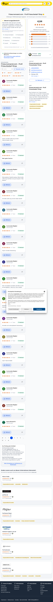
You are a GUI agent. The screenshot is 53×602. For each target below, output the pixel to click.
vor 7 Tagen (12, 195)
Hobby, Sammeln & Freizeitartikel (28, 520)
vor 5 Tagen (12, 85)
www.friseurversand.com (36, 70)
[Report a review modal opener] (22, 91)
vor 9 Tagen (12, 409)
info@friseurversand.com (36, 72)
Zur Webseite (38, 80)
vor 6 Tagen (12, 101)
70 (2, 440)
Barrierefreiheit (23, 599)
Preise (41, 589)
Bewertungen (4, 589)
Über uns (29, 587)
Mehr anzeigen (34, 76)
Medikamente (25, 484)
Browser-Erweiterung (5, 592)
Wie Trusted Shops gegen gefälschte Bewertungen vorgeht (12, 57)
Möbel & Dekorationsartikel (35, 108)
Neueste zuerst (20, 69)
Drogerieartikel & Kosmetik (35, 104)
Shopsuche (16, 589)
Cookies (17, 599)
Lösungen (42, 587)
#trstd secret (3, 590)
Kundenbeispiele (44, 590)
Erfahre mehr (34, 472)
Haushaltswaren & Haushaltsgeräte (36, 106)
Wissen (41, 592)
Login (41, 593)
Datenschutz (11, 599)
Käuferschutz (4, 587)
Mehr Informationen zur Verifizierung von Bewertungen (13, 464)
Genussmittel (37, 575)
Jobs (28, 590)
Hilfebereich (16, 587)
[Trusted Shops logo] (5, 3)
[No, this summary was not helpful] (23, 47)
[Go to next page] (5, 440)
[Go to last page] (8, 440)
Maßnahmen (9, 449)
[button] (44, 3)
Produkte (42, 585)
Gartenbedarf (18, 575)
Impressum (4, 599)
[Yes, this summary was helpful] (21, 47)
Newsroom (29, 589)
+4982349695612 (35, 68)
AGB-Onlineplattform (33, 599)
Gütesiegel (3, 585)
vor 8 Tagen (12, 357)
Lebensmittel (17, 484)
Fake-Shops (16, 585)
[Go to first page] (2, 438)
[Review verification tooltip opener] (43, 14)
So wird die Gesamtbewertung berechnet (40, 47)
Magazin (29, 585)
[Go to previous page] (5, 438)
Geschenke (44, 104)
